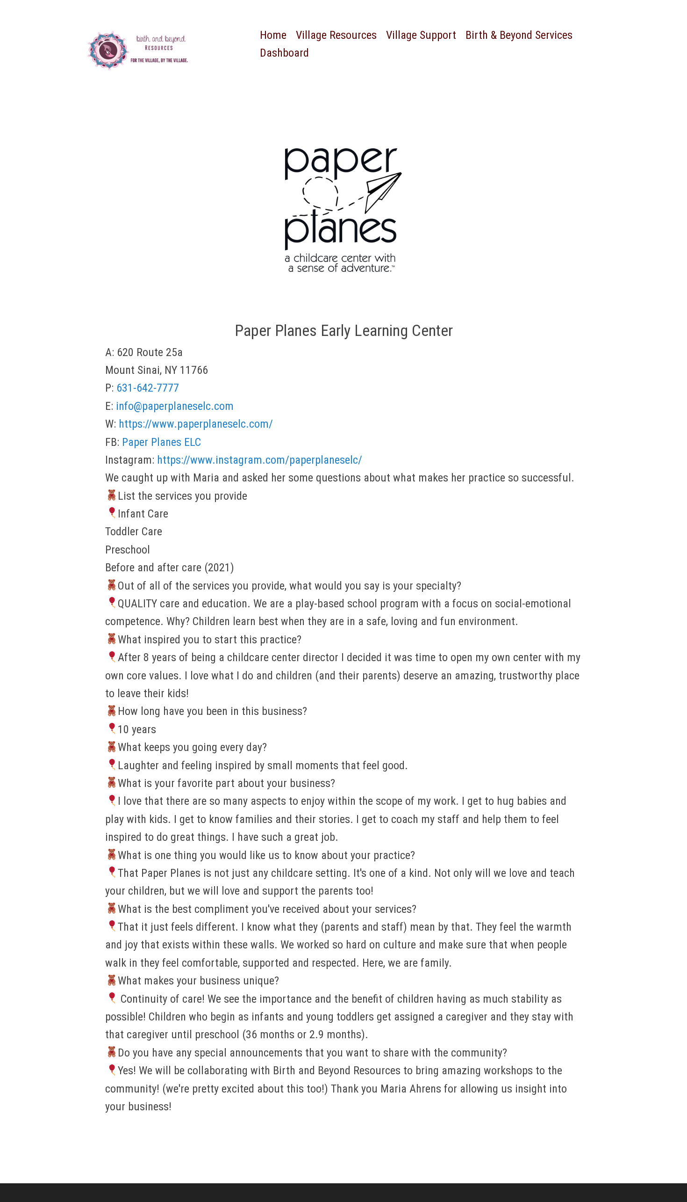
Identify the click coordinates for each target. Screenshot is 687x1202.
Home (273, 35)
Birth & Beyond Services (518, 35)
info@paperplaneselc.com (175, 406)
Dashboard (284, 52)
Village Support (421, 35)
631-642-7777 (147, 387)
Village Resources (336, 35)
